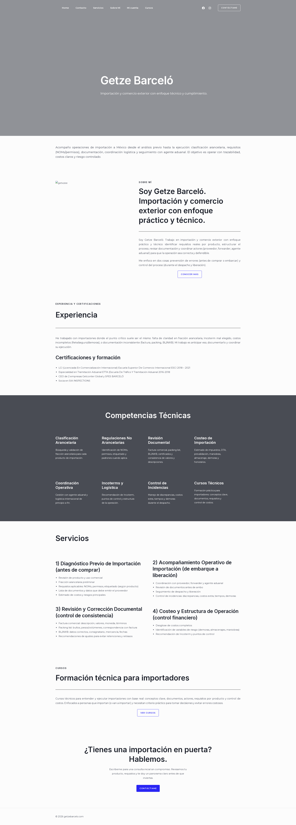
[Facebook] (203, 8)
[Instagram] (209, 8)
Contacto (81, 7)
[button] (227, 8)
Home (65, 7)
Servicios (98, 7)
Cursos (149, 7)
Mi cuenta (132, 7)
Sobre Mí (115, 7)
